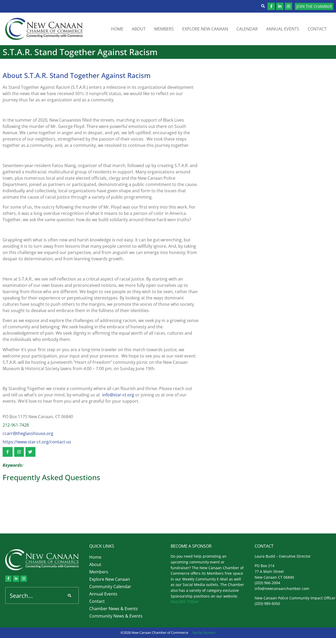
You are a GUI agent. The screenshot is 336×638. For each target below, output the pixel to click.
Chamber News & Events (113, 608)
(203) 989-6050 (267, 603)
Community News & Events (116, 616)
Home (117, 29)
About (139, 29)
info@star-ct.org (118, 395)
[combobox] (34, 595)
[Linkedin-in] (280, 6)
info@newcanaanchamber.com (282, 588)
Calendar (247, 29)
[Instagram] (288, 6)
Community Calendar (110, 586)
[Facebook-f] (271, 6)
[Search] (70, 595)
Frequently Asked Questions (51, 477)
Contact (317, 29)
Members (164, 29)
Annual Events (282, 29)
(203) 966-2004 (267, 582)
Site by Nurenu (204, 632)
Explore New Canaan (205, 29)
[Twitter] (30, 452)
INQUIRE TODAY (185, 601)
